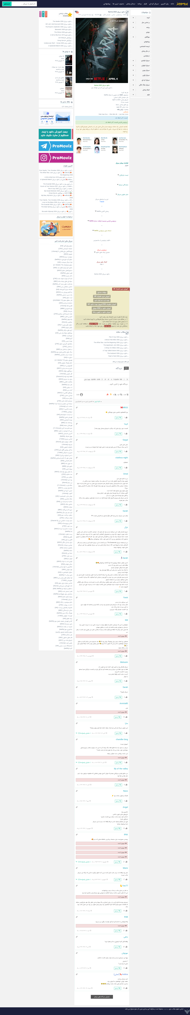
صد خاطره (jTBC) (67, 474)
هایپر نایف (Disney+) (65, 643)
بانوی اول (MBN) (67, 466)
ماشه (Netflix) (68, 550)
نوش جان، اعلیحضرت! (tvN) (64, 496)
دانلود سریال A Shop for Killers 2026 (116, 348)
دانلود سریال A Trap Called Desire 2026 (115, 351)
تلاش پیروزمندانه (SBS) (65, 523)
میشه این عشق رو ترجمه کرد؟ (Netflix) (60, 404)
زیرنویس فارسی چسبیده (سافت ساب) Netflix (102, 221)
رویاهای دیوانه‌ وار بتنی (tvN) (63, 333)
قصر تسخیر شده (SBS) (65, 591)
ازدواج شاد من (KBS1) (65, 640)
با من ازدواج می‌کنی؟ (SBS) (63, 455)
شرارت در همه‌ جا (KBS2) (64, 627)
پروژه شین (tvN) (67, 469)
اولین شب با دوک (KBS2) (64, 561)
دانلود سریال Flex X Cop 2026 (118, 337)
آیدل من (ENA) (67, 390)
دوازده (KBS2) (68, 507)
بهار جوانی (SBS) (67, 569)
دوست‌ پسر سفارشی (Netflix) (63, 355)
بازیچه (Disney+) (67, 444)
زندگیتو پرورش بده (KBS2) (64, 292)
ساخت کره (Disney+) (65, 406)
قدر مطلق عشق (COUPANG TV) (62, 300)
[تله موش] (68, 65)
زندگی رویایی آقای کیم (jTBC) (63, 450)
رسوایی (62, 88)
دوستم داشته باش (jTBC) (64, 401)
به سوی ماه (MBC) (66, 463)
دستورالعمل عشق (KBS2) (64, 270)
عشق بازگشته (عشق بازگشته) (64, 632)
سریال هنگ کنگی (141, 85)
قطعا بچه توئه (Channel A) (64, 376)
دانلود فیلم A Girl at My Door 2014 (55, 35)
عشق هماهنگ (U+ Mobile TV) (62, 265)
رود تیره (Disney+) (66, 480)
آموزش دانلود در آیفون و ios (102, 312)
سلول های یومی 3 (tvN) (65, 325)
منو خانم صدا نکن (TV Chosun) (62, 428)
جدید (46, 14)
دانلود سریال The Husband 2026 (117, 353)
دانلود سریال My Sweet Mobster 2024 (56, 191)
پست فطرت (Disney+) (65, 534)
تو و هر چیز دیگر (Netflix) (64, 512)
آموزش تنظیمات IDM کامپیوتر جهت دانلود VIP (102, 304)
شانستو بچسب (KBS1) (65, 488)
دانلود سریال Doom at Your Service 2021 (53, 186)
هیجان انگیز (106, 15)
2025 (124, 15)
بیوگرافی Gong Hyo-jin (55, 40)
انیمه (141, 18)
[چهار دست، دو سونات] (68, 75)
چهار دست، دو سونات (58, 67)
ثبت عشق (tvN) (67, 298)
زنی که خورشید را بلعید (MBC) (63, 431)
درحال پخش (130, 3)
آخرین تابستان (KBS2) (65, 433)
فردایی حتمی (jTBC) (66, 395)
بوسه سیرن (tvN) (67, 341)
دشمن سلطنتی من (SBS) (64, 287)
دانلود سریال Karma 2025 (116, 12)
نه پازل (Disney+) (66, 599)
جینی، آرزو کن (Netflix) (65, 491)
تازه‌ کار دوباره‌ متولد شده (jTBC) (62, 278)
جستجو (7, 3)
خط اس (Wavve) (67, 553)
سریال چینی (141, 70)
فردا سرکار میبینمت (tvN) (65, 262)
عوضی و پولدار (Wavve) (65, 545)
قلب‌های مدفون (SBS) (65, 637)
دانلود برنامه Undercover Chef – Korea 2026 (55, 43)
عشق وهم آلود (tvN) (66, 246)
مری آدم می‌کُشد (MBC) (65, 510)
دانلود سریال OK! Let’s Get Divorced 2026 (55, 24)
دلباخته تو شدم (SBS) (65, 303)
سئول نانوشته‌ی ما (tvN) (65, 572)
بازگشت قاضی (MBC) (65, 382)
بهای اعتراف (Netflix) (66, 436)
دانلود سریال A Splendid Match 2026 (55, 46)
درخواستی (147, 56)
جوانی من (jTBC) (67, 477)
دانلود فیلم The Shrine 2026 (55, 32)
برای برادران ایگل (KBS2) (64, 542)
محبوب (43, 14)
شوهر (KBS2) (68, 254)
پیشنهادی (106, 3)
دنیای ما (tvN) (68, 357)
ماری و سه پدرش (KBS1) (64, 368)
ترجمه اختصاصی (145, 46)
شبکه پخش (141, 90)
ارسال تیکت (107, 326)
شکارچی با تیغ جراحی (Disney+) (62, 567)
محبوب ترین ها (118, 3)
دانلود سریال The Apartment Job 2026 (115, 345)
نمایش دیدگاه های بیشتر (102, 997)
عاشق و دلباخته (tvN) (66, 548)
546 (77, 12)
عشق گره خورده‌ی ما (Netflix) (63, 259)
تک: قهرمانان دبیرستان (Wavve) (62, 586)
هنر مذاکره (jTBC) (66, 635)
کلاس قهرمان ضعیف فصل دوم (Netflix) (60, 621)
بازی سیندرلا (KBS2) (66, 624)
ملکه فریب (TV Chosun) (64, 485)
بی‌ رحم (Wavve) (67, 482)
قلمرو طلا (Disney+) (66, 306)
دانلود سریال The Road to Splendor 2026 (55, 27)
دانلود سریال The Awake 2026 (55, 21)
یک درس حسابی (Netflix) (64, 295)
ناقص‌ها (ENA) (67, 537)
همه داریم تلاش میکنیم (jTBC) (63, 314)
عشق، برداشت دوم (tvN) (65, 515)
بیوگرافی (141, 37)
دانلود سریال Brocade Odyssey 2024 (53, 211)
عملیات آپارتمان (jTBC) (65, 249)
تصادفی (40, 14)
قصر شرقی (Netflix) (66, 273)
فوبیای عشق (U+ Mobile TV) (63, 360)
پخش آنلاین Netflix (103, 211)
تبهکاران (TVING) (67, 412)
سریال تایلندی (141, 60)
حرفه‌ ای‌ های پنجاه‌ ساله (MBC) (63, 281)
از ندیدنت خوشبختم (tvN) (64, 414)
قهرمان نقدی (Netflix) (65, 417)
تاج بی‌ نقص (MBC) (66, 317)
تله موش (61, 56)
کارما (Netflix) (68, 648)
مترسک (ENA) (68, 311)
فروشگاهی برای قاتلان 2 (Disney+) (62, 251)
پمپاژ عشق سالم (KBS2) (65, 597)
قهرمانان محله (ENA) (66, 425)
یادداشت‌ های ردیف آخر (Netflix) (62, 284)
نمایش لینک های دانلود (103, 252)
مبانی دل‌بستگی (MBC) (65, 610)
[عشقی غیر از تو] (68, 86)
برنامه (140, 3)
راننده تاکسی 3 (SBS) (65, 409)
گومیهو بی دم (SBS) (66, 366)
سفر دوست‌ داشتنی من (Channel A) (61, 521)
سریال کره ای (154, 3)
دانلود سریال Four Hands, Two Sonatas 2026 (53, 170)
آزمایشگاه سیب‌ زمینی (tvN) (64, 646)
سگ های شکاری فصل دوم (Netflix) (61, 352)
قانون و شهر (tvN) (67, 540)
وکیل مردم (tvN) (67, 398)
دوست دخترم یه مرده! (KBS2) (63, 529)
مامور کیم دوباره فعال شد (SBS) (62, 268)
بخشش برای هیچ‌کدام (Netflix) (62, 594)
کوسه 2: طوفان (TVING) (65, 616)
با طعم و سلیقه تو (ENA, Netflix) (62, 589)
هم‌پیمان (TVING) (66, 580)
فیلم (145, 3)
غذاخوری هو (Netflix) (65, 629)
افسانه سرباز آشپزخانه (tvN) (64, 289)
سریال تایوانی (141, 65)
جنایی (113, 15)
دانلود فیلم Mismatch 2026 (55, 29)
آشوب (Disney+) (67, 493)
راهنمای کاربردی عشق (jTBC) (63, 344)
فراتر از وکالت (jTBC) (66, 518)
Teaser (102, 202)
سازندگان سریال (123, 185)
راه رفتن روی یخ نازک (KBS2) (63, 472)
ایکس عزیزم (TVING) (65, 439)
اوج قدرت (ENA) (67, 336)
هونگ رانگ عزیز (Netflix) (64, 613)
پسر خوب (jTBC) (67, 556)
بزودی (148, 32)
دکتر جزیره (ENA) (67, 276)
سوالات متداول (101, 292)
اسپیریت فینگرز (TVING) (64, 453)
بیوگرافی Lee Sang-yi (55, 38)
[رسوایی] (68, 97)
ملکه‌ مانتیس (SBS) (66, 499)
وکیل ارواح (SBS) (66, 327)
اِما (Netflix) (68, 531)
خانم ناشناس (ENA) (66, 461)
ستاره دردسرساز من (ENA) (64, 501)
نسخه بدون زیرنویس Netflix (102, 231)
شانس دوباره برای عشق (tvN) (63, 583)
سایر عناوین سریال (122, 194)
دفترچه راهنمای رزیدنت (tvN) (63, 607)
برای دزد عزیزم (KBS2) (65, 379)
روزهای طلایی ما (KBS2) (64, 393)
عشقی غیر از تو (59, 78)
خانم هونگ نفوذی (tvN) (65, 363)
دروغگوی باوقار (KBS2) (65, 371)
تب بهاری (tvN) (67, 387)
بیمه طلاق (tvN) (67, 618)
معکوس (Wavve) (67, 322)
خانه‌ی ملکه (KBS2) (66, 504)
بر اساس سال (141, 22)
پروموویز (166, 1009)
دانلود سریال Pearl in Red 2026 (117, 356)
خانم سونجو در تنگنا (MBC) (64, 602)
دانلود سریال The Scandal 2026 (53, 184)
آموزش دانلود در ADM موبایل (102, 308)
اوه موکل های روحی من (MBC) (63, 578)
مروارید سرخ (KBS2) (65, 257)
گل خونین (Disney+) (66, 374)
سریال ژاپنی (141, 75)
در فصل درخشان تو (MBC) (64, 349)
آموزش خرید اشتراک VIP (102, 296)
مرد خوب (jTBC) (67, 526)
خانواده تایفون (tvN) (66, 447)
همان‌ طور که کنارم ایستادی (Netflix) (61, 458)
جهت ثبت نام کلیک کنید (101, 300)
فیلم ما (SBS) (68, 559)
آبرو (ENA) (69, 338)
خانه (172, 3)
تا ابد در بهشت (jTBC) (65, 605)
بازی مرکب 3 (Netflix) (65, 575)
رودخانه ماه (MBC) (66, 423)
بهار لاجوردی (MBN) (66, 308)
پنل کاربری (164, 3)
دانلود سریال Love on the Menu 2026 (53, 202)
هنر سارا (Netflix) (67, 385)
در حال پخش (146, 51)
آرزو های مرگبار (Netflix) (65, 330)
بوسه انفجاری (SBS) (66, 420)
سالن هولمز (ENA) (66, 564)
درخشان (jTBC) (67, 346)
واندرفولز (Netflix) (67, 319)
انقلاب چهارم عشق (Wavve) (64, 442)
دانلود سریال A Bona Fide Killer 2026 (116, 340)
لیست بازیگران (123, 175)
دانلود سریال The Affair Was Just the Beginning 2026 (110, 342)
